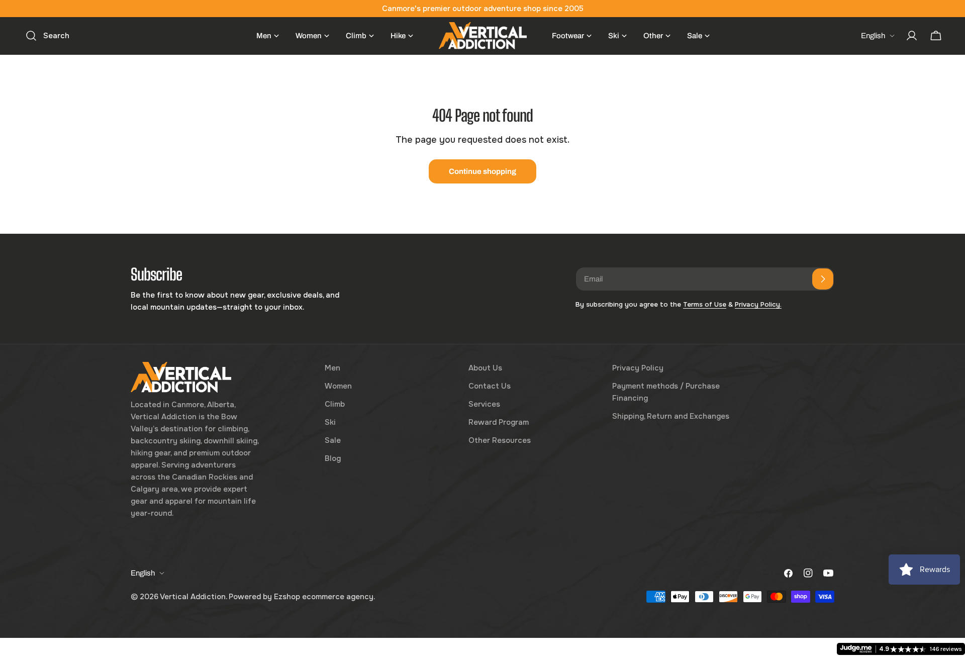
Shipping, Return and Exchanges (670, 416)
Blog (333, 458)
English (873, 36)
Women (338, 386)
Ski (330, 422)
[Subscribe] (822, 279)
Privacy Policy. (758, 304)
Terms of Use (704, 304)
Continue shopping (482, 171)
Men (332, 368)
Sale (333, 440)
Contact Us (489, 386)
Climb (335, 404)
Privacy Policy (637, 368)
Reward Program (498, 422)
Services (484, 404)
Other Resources (499, 440)
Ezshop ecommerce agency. (324, 597)
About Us (485, 368)
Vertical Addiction (193, 597)
